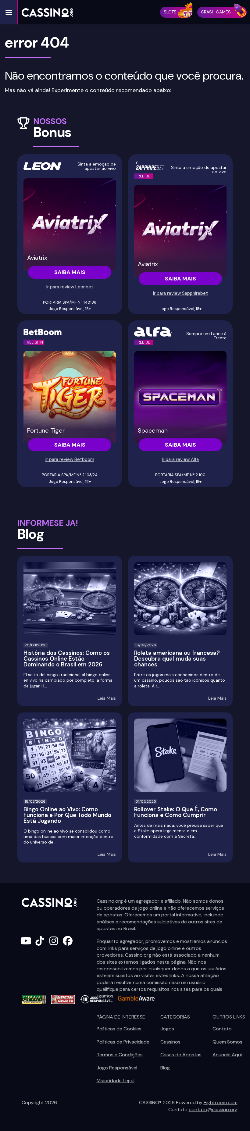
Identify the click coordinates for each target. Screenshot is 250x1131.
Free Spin (34, 342)
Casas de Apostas (181, 1054)
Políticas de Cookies (119, 1029)
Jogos (167, 1029)
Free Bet (143, 176)
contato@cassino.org (213, 1109)
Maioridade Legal (115, 1080)
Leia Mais (107, 698)
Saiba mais (69, 272)
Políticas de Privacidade (123, 1042)
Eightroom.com (221, 1102)
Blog (165, 1068)
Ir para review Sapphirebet (180, 293)
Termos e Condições (120, 1054)
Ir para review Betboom (69, 459)
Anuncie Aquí (227, 1054)
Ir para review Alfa (180, 459)
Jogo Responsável (117, 1068)
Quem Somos (227, 1042)
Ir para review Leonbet (69, 287)
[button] (9, 12)
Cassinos (170, 1042)
